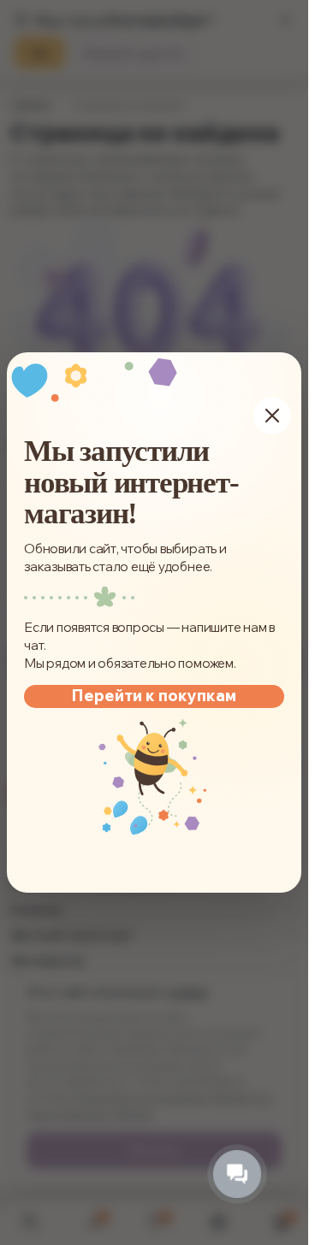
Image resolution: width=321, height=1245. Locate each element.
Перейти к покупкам (154, 695)
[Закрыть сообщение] (272, 415)
